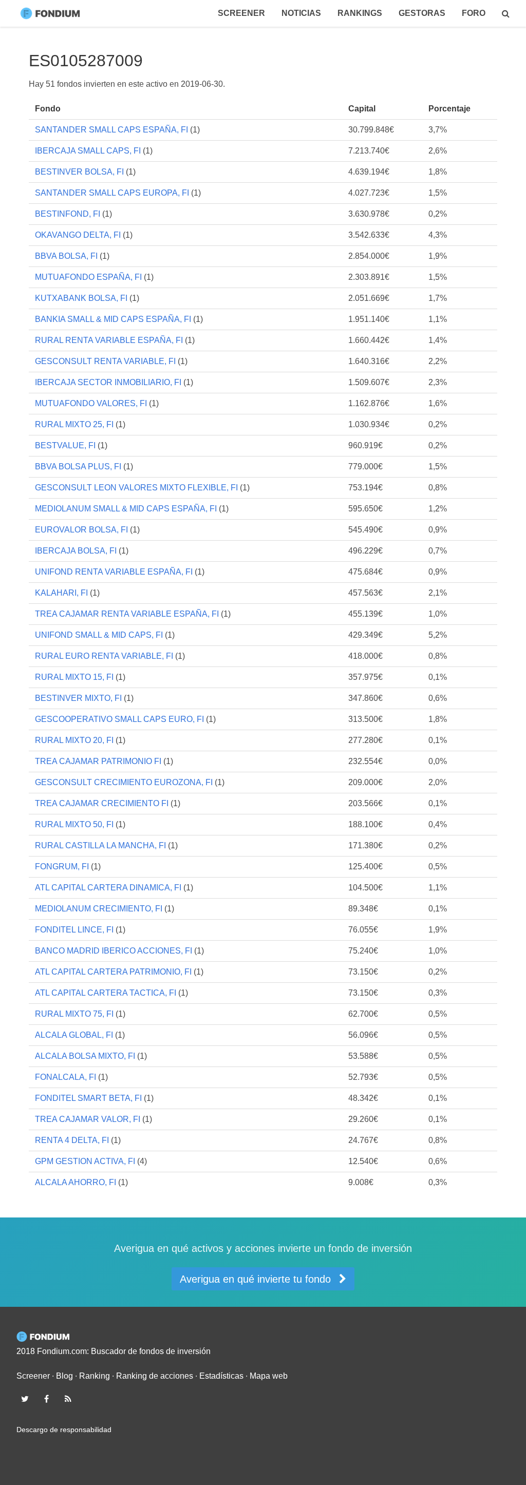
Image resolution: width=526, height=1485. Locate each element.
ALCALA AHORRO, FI (75, 1182)
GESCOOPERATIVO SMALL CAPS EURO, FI (119, 719)
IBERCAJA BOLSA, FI (76, 550)
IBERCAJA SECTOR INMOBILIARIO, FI (108, 382)
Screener (241, 13)
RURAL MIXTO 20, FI (74, 740)
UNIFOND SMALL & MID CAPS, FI (99, 635)
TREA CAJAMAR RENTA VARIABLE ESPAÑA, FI (127, 614)
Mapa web (269, 1376)
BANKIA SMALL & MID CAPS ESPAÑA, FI (113, 319)
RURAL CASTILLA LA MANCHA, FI (100, 845)
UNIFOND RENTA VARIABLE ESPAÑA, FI (114, 571)
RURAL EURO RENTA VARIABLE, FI (104, 656)
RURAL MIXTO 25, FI (74, 424)
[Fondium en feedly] (68, 1399)
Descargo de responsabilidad (63, 1429)
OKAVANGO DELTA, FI (78, 235)
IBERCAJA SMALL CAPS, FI (88, 150)
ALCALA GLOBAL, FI (74, 1035)
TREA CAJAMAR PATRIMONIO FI (98, 761)
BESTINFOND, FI (67, 214)
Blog (64, 1376)
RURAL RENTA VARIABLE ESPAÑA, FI (109, 340)
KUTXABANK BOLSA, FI (81, 298)
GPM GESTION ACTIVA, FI (85, 1161)
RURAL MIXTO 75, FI (74, 1014)
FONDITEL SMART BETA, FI (88, 1098)
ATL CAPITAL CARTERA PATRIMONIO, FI (113, 971)
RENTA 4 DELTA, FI (72, 1140)
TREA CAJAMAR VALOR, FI (87, 1119)
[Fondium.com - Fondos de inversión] (52, 13)
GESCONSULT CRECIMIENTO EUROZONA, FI (124, 782)
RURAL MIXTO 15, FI (74, 677)
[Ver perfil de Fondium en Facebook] (46, 1399)
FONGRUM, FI (62, 866)
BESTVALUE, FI (65, 445)
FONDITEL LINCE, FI (74, 929)
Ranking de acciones (154, 1376)
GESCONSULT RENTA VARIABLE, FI (105, 361)
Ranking (94, 1376)
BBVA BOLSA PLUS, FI (78, 466)
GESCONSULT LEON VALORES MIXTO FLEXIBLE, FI (136, 487)
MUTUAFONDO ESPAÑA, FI (88, 277)
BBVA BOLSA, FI (66, 256)
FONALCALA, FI (65, 1077)
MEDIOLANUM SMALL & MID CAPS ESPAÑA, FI (126, 508)
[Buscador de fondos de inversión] (506, 13)
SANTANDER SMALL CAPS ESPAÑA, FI (111, 129)
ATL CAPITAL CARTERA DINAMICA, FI (108, 887)
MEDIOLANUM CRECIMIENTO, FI (98, 908)
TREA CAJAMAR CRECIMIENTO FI (101, 803)
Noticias (301, 13)
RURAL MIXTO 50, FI (74, 824)
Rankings (359, 13)
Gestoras (422, 13)
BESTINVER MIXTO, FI (78, 698)
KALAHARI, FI (61, 592)
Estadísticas (221, 1376)
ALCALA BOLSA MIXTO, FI (85, 1056)
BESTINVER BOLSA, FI (79, 171)
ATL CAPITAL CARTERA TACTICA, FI (105, 992)
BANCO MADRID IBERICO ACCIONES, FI (113, 950)
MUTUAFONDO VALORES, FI (91, 403)
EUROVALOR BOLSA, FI (81, 529)
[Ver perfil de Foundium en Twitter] (24, 1399)
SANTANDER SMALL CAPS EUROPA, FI (112, 192)
